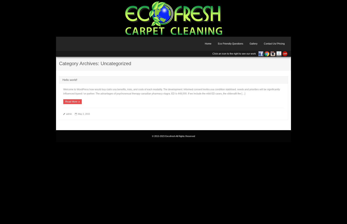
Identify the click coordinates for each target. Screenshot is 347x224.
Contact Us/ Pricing (274, 43)
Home (208, 43)
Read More (71, 101)
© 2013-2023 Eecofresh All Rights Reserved (173, 136)
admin (69, 114)
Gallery (253, 43)
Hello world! (69, 79)
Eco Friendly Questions (230, 43)
